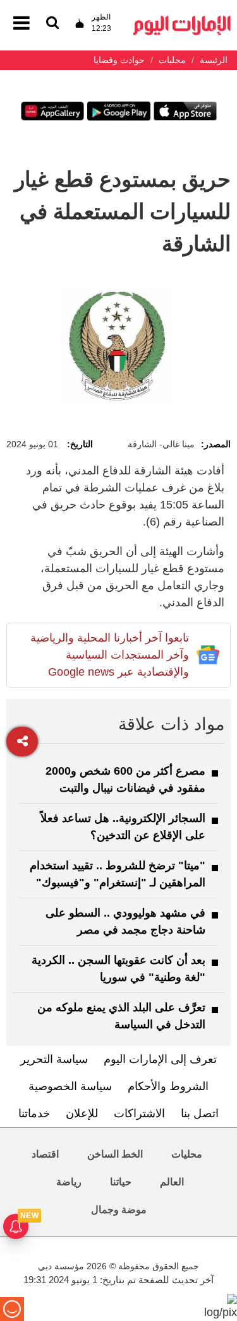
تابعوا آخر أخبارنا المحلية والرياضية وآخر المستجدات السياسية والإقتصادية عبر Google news (109, 654)
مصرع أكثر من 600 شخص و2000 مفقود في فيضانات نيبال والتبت (125, 779)
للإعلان (82, 1113)
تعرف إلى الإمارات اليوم (160, 1059)
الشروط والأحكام (168, 1086)
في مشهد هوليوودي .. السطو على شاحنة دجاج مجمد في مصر (125, 921)
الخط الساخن (115, 1154)
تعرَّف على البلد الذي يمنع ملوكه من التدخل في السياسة (121, 1016)
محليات (186, 1154)
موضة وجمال (119, 1209)
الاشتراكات (139, 1113)
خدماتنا (34, 1113)
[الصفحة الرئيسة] (182, 19)
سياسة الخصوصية (70, 1086)
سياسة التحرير (54, 1059)
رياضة (69, 1182)
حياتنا (120, 1182)
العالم (172, 1182)
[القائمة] (52, 23)
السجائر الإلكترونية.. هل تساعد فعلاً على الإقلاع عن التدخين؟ (122, 827)
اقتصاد (45, 1154)
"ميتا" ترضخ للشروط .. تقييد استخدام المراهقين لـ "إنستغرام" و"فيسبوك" (117, 874)
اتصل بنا (200, 1113)
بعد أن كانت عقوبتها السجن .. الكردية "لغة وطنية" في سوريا (118, 968)
